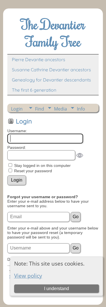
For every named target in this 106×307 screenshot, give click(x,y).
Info (81, 109)
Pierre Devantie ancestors (38, 59)
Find (39, 109)
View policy (28, 275)
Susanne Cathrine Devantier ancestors (51, 69)
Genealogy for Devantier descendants (51, 80)
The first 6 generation (34, 90)
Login (17, 109)
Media (60, 109)
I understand (56, 288)
